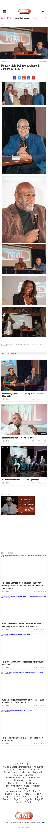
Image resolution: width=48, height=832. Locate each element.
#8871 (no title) (23, 764)
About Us (38, 766)
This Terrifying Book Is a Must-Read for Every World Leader (22, 739)
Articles (10, 769)
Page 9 (17, 796)
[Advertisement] (24, 532)
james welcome (28, 344)
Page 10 (27, 796)
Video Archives (13, 791)
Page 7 (37, 794)
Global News (10, 772)
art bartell (10, 344)
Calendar (21, 769)
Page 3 (36, 791)
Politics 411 (34, 777)
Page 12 (7, 799)
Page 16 (18, 802)
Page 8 (7, 796)
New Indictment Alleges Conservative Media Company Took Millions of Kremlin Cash (22, 625)
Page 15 (39, 799)
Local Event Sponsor (23, 775)
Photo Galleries (9, 25)
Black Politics (40, 591)
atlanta (19, 344)
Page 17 (28, 802)
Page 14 (28, 799)
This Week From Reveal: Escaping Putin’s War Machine (22, 663)
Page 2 (27, 791)
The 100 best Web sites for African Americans (23, 787)
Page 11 (38, 796)
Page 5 (18, 794)
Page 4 (8, 794)
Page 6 (27, 794)
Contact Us (33, 769)
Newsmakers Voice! (16, 777)
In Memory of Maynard (30, 772)
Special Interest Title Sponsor (23, 783)
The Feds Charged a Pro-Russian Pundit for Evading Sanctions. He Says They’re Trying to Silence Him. (22, 585)
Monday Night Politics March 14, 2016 (18, 438)
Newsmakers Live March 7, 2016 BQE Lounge (20, 479)
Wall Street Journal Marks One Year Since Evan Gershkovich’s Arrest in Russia (23, 701)
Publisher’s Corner (23, 780)
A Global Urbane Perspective (17, 766)
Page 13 (18, 799)
